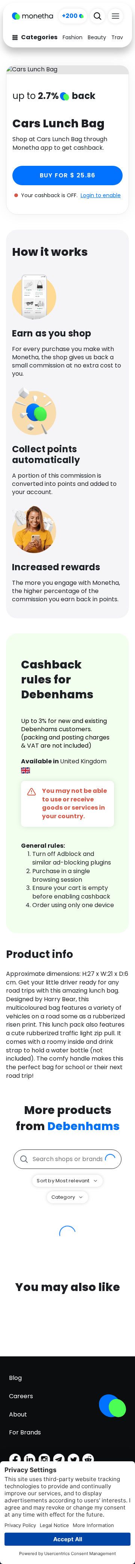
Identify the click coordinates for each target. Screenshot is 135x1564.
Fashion (72, 37)
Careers (21, 1396)
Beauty (97, 37)
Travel (119, 37)
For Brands (25, 1432)
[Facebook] (15, 1459)
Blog (15, 1378)
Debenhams (83, 1126)
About (18, 1414)
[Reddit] (88, 1459)
